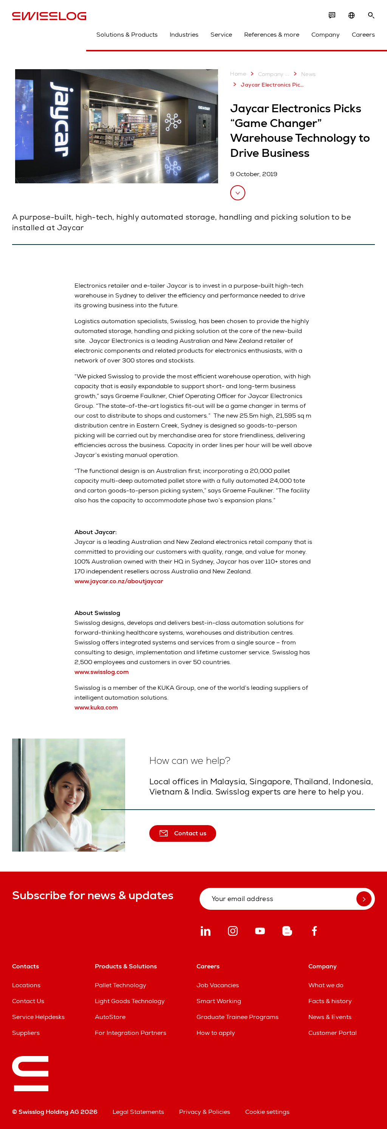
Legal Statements (138, 1112)
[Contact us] (332, 15)
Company (325, 35)
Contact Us (28, 1001)
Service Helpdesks (38, 1017)
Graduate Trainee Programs (238, 1017)
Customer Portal (332, 1033)
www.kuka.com (96, 707)
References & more (271, 35)
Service (221, 35)
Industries (184, 35)
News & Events (329, 1017)
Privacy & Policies (204, 1112)
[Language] (351, 15)
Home (238, 73)
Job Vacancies (218, 985)
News (308, 74)
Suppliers (26, 1033)
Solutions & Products (127, 35)
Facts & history (330, 1001)
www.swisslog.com (101, 672)
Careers (363, 35)
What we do (326, 985)
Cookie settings (267, 1112)
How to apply (216, 1033)
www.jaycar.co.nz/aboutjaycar (118, 581)
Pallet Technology (120, 985)
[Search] (371, 15)
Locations (26, 985)
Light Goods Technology (130, 1001)
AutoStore (110, 1017)
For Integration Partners (130, 1033)
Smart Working (219, 1001)
